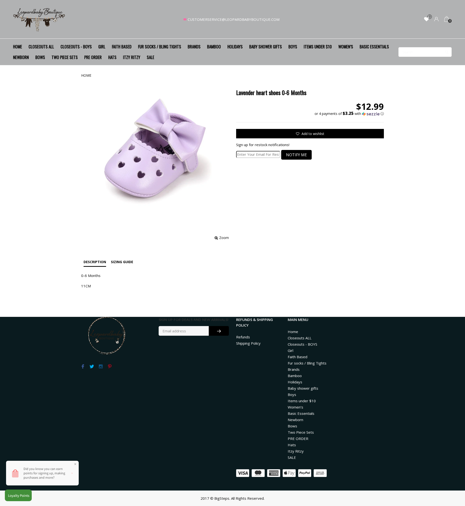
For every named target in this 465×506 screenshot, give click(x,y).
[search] (425, 52)
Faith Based (122, 47)
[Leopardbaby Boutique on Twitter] (92, 366)
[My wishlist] (426, 19)
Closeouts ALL (41, 47)
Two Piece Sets (65, 57)
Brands (194, 47)
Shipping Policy (248, 343)
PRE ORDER (93, 57)
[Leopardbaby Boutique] (39, 19)
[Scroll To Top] (452, 475)
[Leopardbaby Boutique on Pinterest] (110, 366)
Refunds (243, 337)
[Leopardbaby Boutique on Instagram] (101, 366)
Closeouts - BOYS (76, 47)
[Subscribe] (219, 331)
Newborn (21, 57)
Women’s (345, 47)
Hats (112, 57)
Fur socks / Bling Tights (159, 47)
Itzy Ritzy (131, 57)
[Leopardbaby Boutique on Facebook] (83, 366)
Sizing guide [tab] (122, 262)
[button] (349, 113)
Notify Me (296, 154)
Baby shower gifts (265, 47)
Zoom (224, 237)
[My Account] (436, 19)
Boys (292, 47)
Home (17, 47)
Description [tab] (95, 262)
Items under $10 (318, 47)
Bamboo (214, 47)
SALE (150, 57)
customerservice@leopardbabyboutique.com (233, 19)
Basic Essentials (374, 47)
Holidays (235, 47)
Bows (40, 57)
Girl (101, 47)
